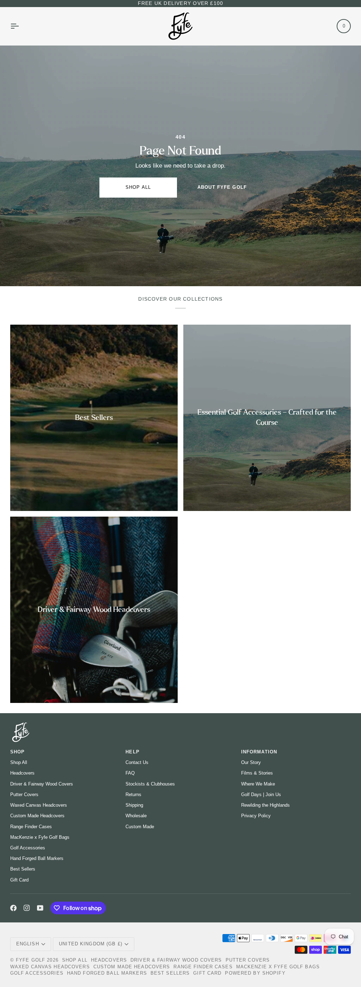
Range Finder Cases (31, 826)
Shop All (18, 762)
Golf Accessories (27, 847)
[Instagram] (27, 908)
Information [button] (259, 752)
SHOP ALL (138, 187)
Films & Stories (257, 773)
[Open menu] (20, 26)
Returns (133, 794)
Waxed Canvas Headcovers (38, 805)
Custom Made (140, 826)
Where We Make (258, 784)
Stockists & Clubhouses (150, 784)
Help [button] (133, 752)
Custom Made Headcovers (37, 815)
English (27, 943)
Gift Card (19, 880)
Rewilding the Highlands (265, 805)
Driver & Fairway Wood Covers (41, 784)
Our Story (251, 762)
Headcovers (22, 773)
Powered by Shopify (255, 973)
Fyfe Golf (30, 960)
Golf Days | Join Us (261, 794)
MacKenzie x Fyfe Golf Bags (39, 837)
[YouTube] (40, 908)
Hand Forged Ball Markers (36, 858)
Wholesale (136, 815)
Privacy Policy (256, 815)
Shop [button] (17, 752)
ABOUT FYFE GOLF (222, 187)
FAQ (130, 773)
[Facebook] (13, 908)
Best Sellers (22, 869)
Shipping (134, 805)
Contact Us (137, 762)
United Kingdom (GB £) (90, 943)
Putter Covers (24, 794)
